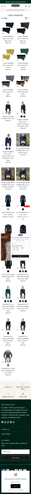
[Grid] (26, 18)
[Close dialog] (29, 234)
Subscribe (15, 458)
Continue (20, 256)
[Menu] (2, 6)
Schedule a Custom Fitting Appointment (16, 2)
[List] (29, 18)
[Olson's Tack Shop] (15, 6)
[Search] (6, 6)
